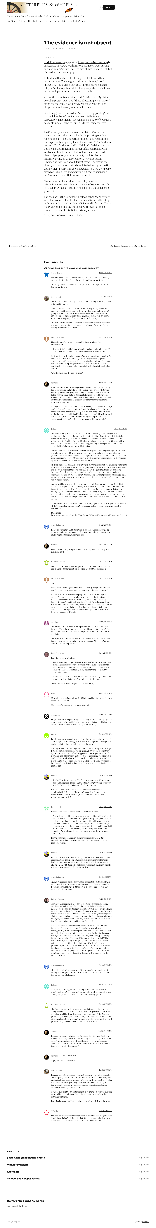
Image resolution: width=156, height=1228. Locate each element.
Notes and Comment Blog (71, 48)
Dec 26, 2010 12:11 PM (105, 965)
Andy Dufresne (57, 337)
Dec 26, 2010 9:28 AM (105, 852)
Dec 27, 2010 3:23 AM (105, 1070)
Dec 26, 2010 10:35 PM (105, 1031)
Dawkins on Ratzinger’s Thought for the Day (128, 245)
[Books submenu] (50, 16)
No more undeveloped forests (23, 1178)
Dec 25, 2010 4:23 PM (105, 578)
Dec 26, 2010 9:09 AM (105, 775)
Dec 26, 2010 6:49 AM (105, 734)
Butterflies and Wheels (25, 1200)
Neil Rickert (56, 296)
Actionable (13, 1171)
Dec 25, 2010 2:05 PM (105, 296)
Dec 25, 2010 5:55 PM (105, 622)
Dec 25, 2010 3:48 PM (105, 561)
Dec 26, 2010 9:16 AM (105, 807)
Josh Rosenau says (54, 62)
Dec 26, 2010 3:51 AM (105, 715)
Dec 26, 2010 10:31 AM (105, 899)
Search (109, 7)
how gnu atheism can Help (93, 62)
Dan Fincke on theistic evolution (22, 245)
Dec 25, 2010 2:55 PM (105, 337)
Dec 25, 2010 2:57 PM (105, 382)
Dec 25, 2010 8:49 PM (105, 653)
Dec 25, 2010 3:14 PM (120, 429)
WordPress (145, 1222)
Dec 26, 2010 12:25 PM (105, 985)
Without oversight (17, 1164)
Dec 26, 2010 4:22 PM (105, 1004)
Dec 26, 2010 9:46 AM (105, 877)
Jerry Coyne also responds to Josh (63, 215)
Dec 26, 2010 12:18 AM (105, 693)
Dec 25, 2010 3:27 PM (105, 544)
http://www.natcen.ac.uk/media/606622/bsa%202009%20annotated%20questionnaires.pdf (89, 515)
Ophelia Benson (56, 48)
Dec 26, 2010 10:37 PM (69, 1055)
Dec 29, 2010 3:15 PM (105, 1111)
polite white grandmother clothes (26, 1157)
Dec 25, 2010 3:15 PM (105, 525)
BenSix (54, 775)
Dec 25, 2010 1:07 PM (105, 273)
